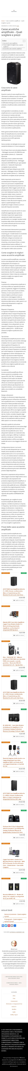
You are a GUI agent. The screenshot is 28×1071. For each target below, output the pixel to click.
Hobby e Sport (14, 1015)
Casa (14, 998)
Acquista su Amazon (19, 600)
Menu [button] (15, 3)
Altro (14, 996)
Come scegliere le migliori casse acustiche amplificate (13, 46)
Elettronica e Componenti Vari (17, 932)
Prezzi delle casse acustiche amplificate (12, 49)
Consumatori (14, 1001)
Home (3, 21)
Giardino (14, 1009)
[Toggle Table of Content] (23, 41)
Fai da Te (14, 1007)
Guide (14, 1012)
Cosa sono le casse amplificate (10, 43)
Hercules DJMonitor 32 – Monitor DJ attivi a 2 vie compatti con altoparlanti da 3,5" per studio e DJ (13, 896)
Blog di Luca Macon (14, 11)
